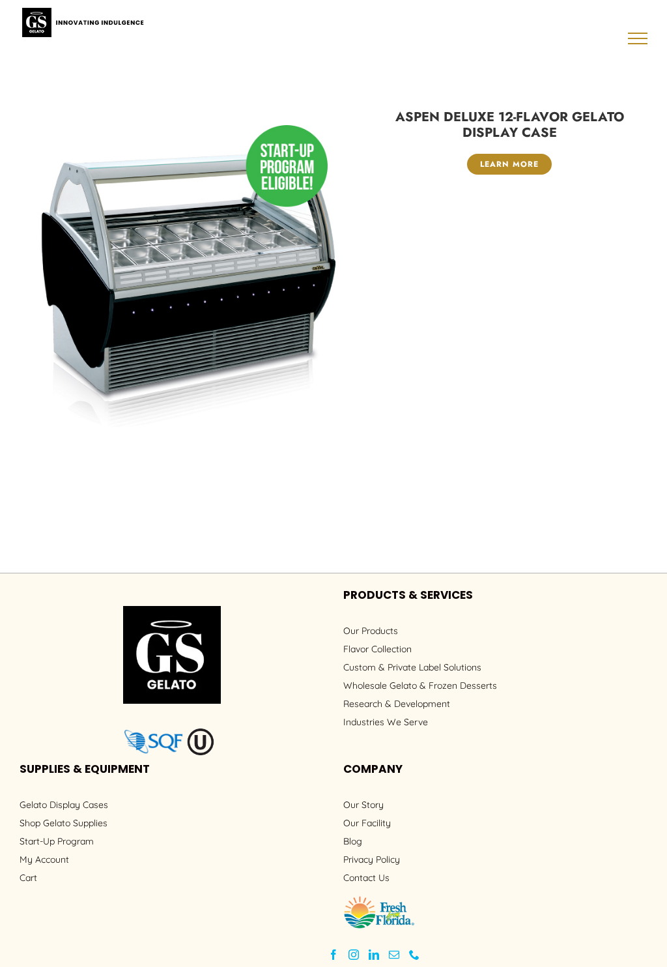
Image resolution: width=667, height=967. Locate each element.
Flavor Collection (377, 649)
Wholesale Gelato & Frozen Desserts (420, 685)
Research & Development (396, 704)
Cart (28, 878)
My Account (44, 859)
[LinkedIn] (374, 954)
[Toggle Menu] (638, 38)
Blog (352, 841)
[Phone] (414, 954)
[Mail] (394, 954)
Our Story (363, 805)
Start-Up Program (57, 841)
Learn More (509, 164)
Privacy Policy (371, 859)
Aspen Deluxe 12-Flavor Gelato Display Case (509, 125)
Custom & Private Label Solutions (412, 667)
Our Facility (367, 823)
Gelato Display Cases (64, 805)
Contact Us (366, 878)
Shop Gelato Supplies (63, 823)
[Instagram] (353, 954)
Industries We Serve (385, 722)
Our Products (370, 631)
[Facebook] (333, 954)
